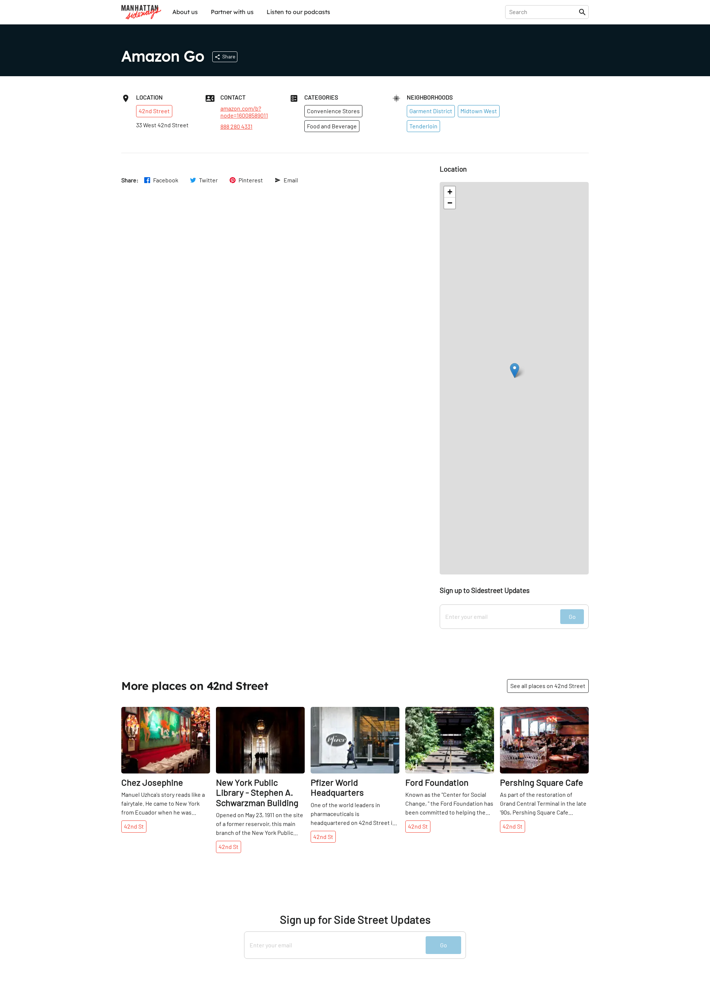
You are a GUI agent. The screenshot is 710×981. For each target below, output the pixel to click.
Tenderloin (423, 125)
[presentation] (543, 12)
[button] (514, 370)
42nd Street (154, 110)
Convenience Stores (333, 110)
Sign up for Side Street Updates (355, 919)
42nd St (134, 826)
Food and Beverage (332, 125)
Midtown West (478, 110)
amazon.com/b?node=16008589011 (244, 111)
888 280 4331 (236, 126)
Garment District (430, 110)
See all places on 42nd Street (547, 685)
